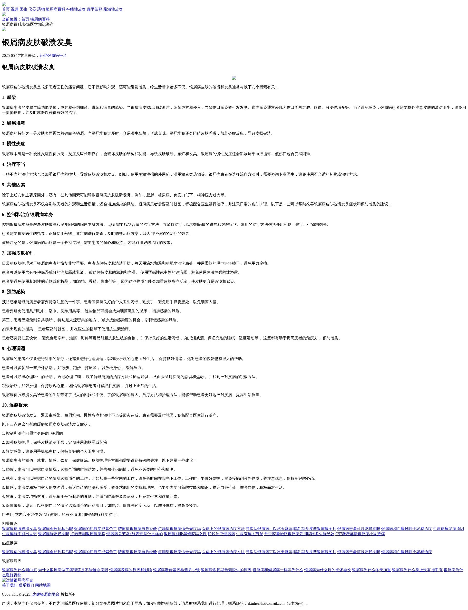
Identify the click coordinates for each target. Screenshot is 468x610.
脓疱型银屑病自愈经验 (137, 529)
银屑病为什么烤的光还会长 (327, 570)
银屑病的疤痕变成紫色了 (95, 529)
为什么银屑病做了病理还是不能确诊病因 (73, 570)
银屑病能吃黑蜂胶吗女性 (185, 534)
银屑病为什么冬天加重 (371, 570)
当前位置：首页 (15, 19)
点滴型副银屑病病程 (87, 534)
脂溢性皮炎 (113, 9)
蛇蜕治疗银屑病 (221, 534)
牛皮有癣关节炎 (249, 534)
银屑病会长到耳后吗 (55, 529)
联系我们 (26, 585)
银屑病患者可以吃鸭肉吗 (358, 529)
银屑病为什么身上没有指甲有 (417, 570)
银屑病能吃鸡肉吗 (53, 534)
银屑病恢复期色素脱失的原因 (226, 570)
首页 (6, 9)
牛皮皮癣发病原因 (448, 529)
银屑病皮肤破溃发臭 (19, 529)
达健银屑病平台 (53, 55)
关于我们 (10, 585)
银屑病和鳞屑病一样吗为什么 (278, 570)
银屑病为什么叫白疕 (19, 570)
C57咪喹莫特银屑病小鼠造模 (360, 534)
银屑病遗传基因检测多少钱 (176, 570)
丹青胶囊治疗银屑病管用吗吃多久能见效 (299, 534)
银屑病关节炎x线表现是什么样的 (134, 534)
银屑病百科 (55, 9)
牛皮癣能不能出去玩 (19, 534)
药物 (41, 9)
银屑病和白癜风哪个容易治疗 (406, 529)
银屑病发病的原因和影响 (130, 570)
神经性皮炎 (76, 9)
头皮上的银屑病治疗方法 (223, 529)
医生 (23, 9)
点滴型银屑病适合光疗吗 (179, 529)
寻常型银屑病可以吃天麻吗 (269, 529)
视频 (15, 9)
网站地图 (43, 585)
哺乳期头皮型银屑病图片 (314, 529)
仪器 (32, 9)
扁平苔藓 (94, 9)
